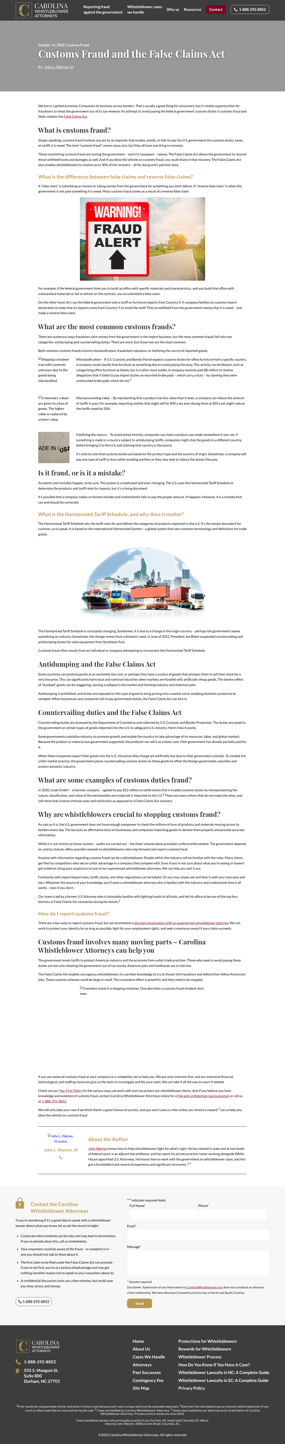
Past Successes (147, 1372)
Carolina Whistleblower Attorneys (42, 10)
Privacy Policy (191, 1387)
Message (134, 1247)
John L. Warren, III (59, 67)
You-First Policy (70, 1091)
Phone (60, 1157)
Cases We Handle (149, 1356)
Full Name (137, 1206)
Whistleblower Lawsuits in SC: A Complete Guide (223, 1380)
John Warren (97, 1148)
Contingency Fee (148, 1380)
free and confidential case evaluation (203, 1096)
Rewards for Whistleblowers (204, 1348)
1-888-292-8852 (252, 9)
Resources (192, 9)
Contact (216, 9)
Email (131, 1226)
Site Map (141, 1387)
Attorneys (142, 1364)
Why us (173, 9)
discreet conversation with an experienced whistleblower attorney (181, 923)
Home (138, 1341)
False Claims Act (75, 116)
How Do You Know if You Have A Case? (214, 1364)
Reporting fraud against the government (103, 9)
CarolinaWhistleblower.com (204, 1287)
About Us (141, 1348)
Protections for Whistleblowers (207, 1341)
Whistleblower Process (200, 1356)
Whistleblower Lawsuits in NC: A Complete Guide (223, 1372)
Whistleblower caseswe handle (144, 9)
